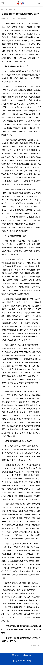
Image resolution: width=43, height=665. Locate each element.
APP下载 (28, 655)
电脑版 (17, 655)
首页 (3, 10)
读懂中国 (12, 10)
